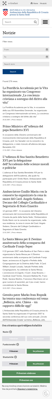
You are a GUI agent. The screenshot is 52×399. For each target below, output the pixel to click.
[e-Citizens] (11, 3)
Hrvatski (43, 3)
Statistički (8, 357)
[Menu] (45, 22)
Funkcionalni (9, 344)
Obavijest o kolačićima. (27, 389)
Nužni (5, 332)
